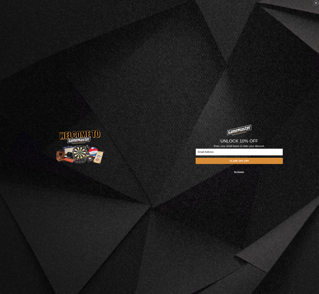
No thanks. (239, 172)
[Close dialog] (316, 3)
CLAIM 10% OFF (239, 161)
